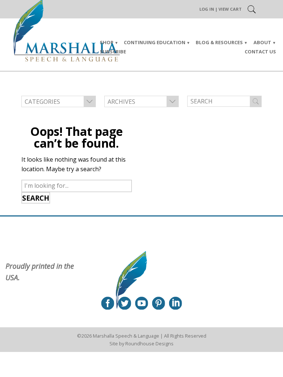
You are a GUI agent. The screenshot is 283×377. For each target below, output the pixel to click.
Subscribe (113, 51)
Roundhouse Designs (149, 343)
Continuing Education (154, 42)
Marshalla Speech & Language (126, 335)
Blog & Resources (219, 42)
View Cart (230, 9)
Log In (206, 9)
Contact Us (260, 51)
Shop (106, 42)
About (262, 42)
